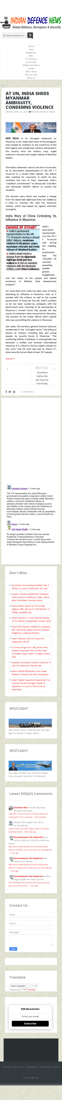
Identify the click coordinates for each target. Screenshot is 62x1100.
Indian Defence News (43, 111)
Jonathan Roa (21, 807)
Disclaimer (31, 1066)
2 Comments (27, 391)
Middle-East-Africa (31, 65)
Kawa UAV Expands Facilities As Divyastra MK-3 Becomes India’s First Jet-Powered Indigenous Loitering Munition (31, 629)
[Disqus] (31, 442)
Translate (31, 989)
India (31, 49)
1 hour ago (14, 853)
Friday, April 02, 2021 (17, 111)
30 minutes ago (40, 817)
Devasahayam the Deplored (28, 837)
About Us (31, 77)
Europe (31, 68)
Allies (31, 55)
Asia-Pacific (31, 62)
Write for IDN (31, 74)
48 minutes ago (30, 832)
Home (31, 46)
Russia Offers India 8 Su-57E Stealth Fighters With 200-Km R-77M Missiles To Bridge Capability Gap (31, 609)
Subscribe (30, 1023)
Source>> (10, 359)
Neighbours (31, 52)
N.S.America (31, 59)
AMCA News (31, 71)
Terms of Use (45, 1066)
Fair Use (34, 1077)
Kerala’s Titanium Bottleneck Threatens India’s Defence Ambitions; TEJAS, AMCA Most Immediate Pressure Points (30, 597)
